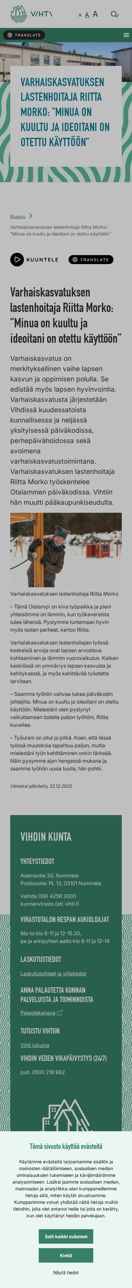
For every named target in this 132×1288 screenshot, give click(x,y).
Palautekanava (38, 1012)
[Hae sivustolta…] (115, 14)
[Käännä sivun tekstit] (24, 35)
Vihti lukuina (35, 1045)
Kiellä (66, 1255)
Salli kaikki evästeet (66, 1236)
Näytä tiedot (66, 1272)
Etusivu (17, 216)
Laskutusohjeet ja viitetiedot (53, 973)
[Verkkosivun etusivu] (31, 14)
